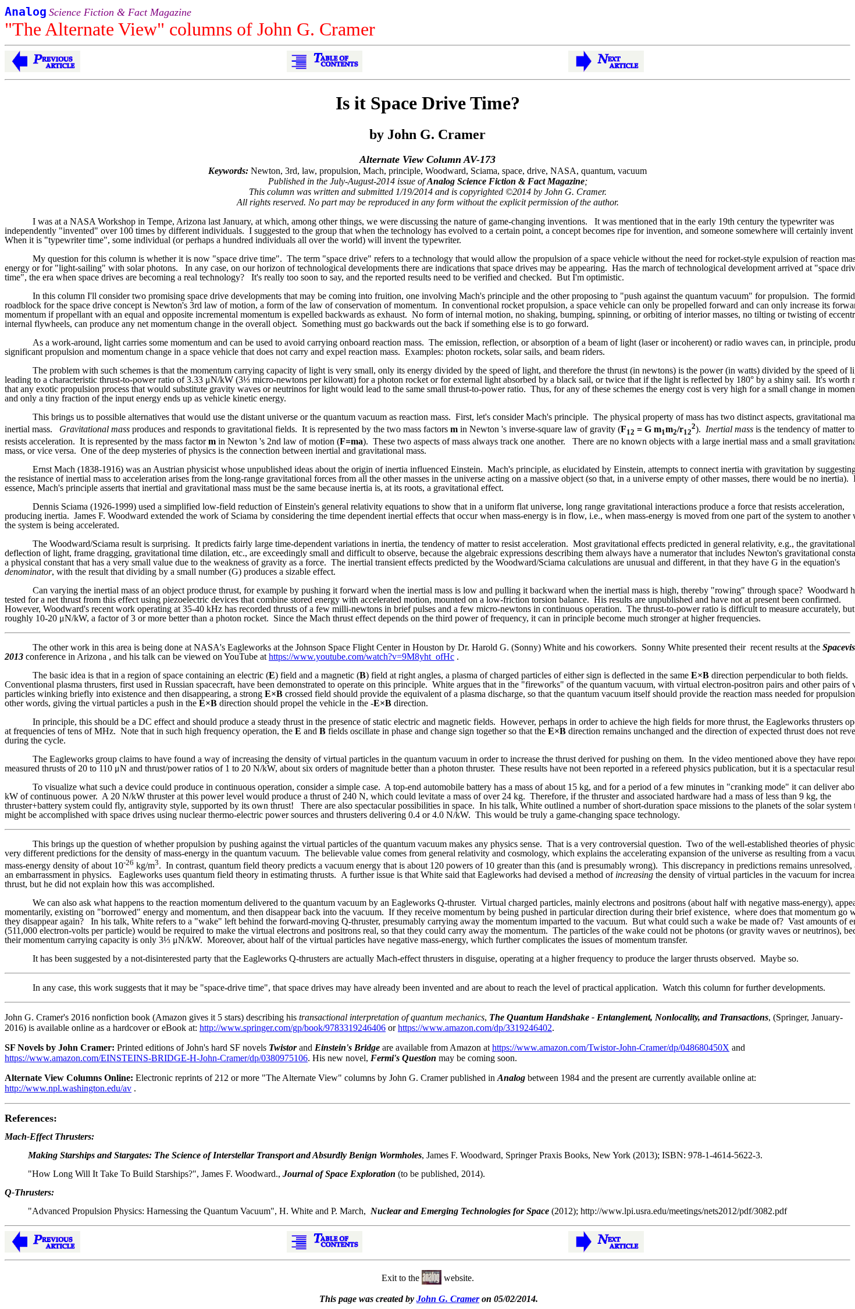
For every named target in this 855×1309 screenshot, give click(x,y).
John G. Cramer (447, 1299)
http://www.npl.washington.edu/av (68, 1088)
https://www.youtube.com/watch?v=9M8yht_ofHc (361, 656)
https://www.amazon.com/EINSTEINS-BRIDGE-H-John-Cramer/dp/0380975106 (156, 1058)
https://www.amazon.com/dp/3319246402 (475, 1028)
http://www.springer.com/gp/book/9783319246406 (293, 1028)
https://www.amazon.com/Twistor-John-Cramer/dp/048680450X (610, 1047)
